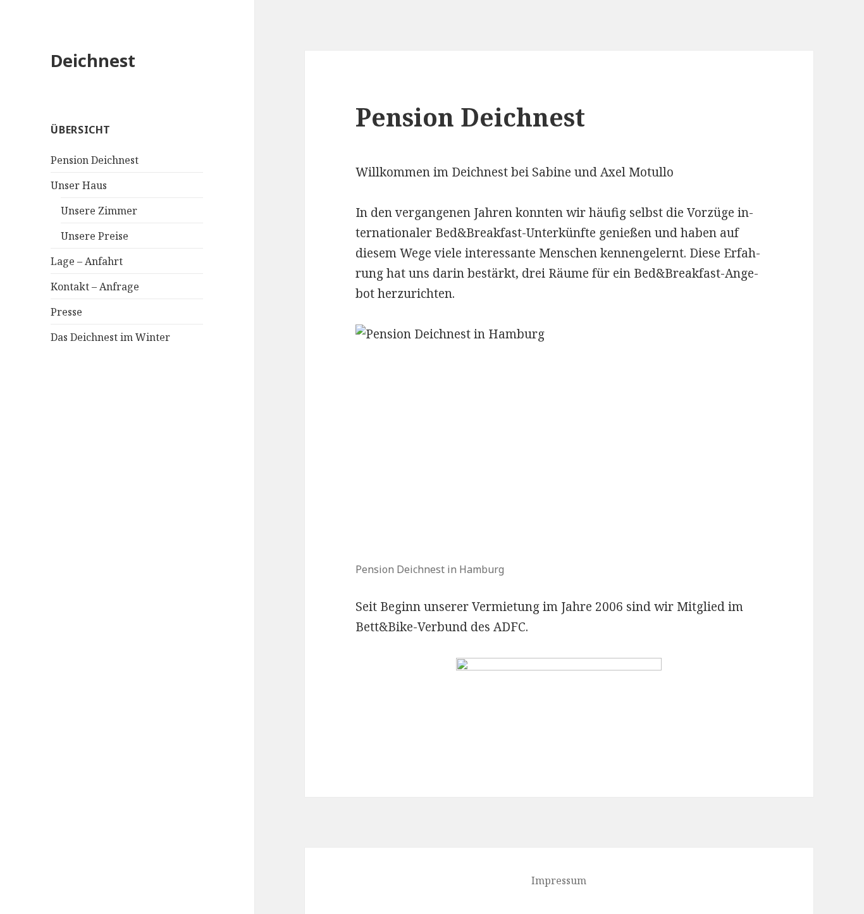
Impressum (558, 880)
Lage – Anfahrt (87, 261)
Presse (66, 312)
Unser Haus (79, 185)
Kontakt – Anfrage (95, 286)
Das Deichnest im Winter (110, 337)
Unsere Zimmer (99, 211)
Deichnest (93, 60)
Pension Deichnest (95, 160)
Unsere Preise (94, 236)
